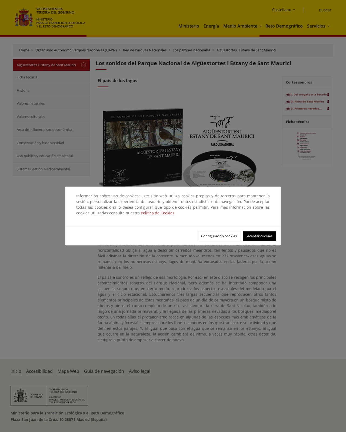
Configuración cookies (219, 236)
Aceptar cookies (259, 236)
